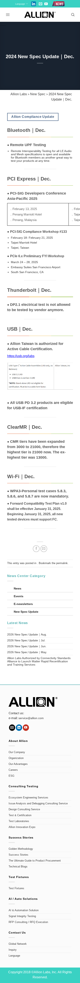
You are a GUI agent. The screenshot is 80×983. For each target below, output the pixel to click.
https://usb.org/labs (20, 356)
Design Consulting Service (24, 809)
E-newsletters (23, 604)
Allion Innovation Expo (22, 827)
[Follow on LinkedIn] (19, 727)
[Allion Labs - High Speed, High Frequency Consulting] (40, 15)
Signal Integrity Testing (22, 916)
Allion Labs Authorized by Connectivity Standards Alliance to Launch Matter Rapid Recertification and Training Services (39, 661)
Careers (13, 770)
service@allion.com (31, 718)
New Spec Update (26, 611)
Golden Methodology (21, 848)
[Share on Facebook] (36, 548)
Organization (16, 758)
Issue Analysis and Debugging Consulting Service (38, 803)
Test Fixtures (16, 888)
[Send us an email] (40, 4)
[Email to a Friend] (43, 548)
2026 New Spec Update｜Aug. (27, 634)
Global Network (18, 944)
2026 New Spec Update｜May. (27, 652)
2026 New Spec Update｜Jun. (26, 646)
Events (18, 596)
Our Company (17, 752)
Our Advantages (18, 764)
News (17, 588)
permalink (62, 563)
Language (20, 4)
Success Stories (18, 854)
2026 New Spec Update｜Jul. (26, 640)
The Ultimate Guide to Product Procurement (35, 860)
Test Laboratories (19, 821)
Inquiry (13, 949)
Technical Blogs (18, 866)
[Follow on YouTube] (46, 4)
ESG (11, 775)
